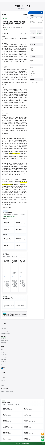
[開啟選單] (2, 1)
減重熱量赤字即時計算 (4, 340)
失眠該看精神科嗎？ (8, 207)
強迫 (1, 364)
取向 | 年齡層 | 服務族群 (5, 369)
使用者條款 (2, 383)
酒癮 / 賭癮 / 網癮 (4, 357)
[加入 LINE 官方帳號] (42, 440)
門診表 (36, 82)
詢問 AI (32, 21)
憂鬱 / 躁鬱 (2, 349)
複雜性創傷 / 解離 (4, 354)
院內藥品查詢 (3, 380)
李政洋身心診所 (22, 5)
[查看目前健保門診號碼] (42, 434)
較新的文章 (4, 14)
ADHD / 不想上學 (3, 359)
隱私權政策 (2, 385)
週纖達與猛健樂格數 (4, 338)
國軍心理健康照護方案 (4, 331)
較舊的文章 (25, 14)
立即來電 (32, 82)
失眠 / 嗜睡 (2, 352)
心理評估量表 (3, 375)
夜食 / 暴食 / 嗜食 (4, 361)
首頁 (3, 18)
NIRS (32, 75)
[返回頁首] (43, 443)
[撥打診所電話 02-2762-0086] (42, 437)
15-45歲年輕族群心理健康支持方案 (6, 330)
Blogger (9, 323)
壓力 (21, 27)
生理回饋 (14, 27)
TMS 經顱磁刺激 (33, 73)
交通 (39, 82)
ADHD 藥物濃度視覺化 (9, 391)
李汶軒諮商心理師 (18, 27)
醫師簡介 (12, 315)
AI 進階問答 (32, 20)
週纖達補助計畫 (3, 342)
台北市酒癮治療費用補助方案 (5, 333)
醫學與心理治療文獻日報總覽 (5, 382)
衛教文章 (6, 18)
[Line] (41, 12)
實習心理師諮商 (3, 328)
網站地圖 (2, 391)
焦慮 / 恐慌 (2, 350)
